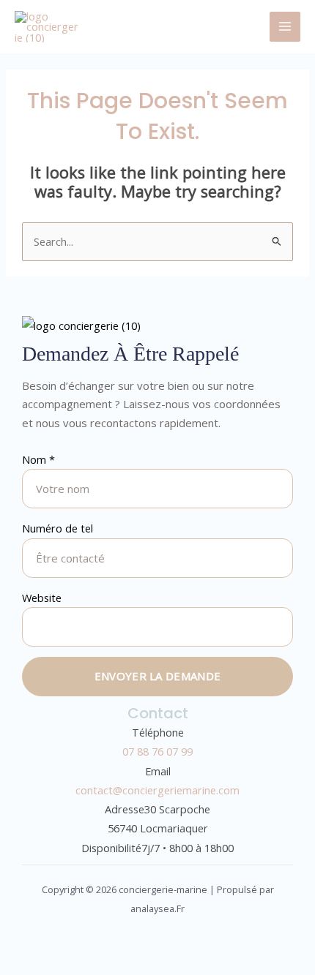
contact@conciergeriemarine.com (157, 790)
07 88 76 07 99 (157, 751)
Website (42, 597)
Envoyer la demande (157, 676)
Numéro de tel (57, 528)
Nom (38, 459)
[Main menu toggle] (285, 27)
